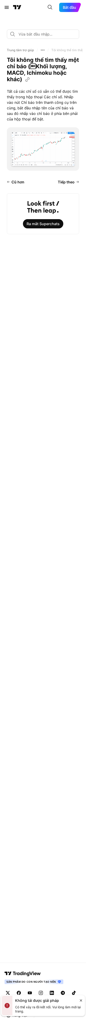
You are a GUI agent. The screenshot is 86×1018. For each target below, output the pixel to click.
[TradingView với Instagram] (41, 993)
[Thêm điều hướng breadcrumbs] (43, 50)
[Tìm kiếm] (50, 7)
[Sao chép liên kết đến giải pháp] (27, 79)
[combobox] (43, 34)
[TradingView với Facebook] (19, 993)
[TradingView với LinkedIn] (52, 993)
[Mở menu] (6, 7)
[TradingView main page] (23, 973)
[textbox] (45, 34)
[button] (20, 50)
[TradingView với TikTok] (74, 993)
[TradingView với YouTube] (30, 993)
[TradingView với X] (8, 993)
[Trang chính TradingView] (17, 7)
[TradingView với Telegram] (63, 993)
